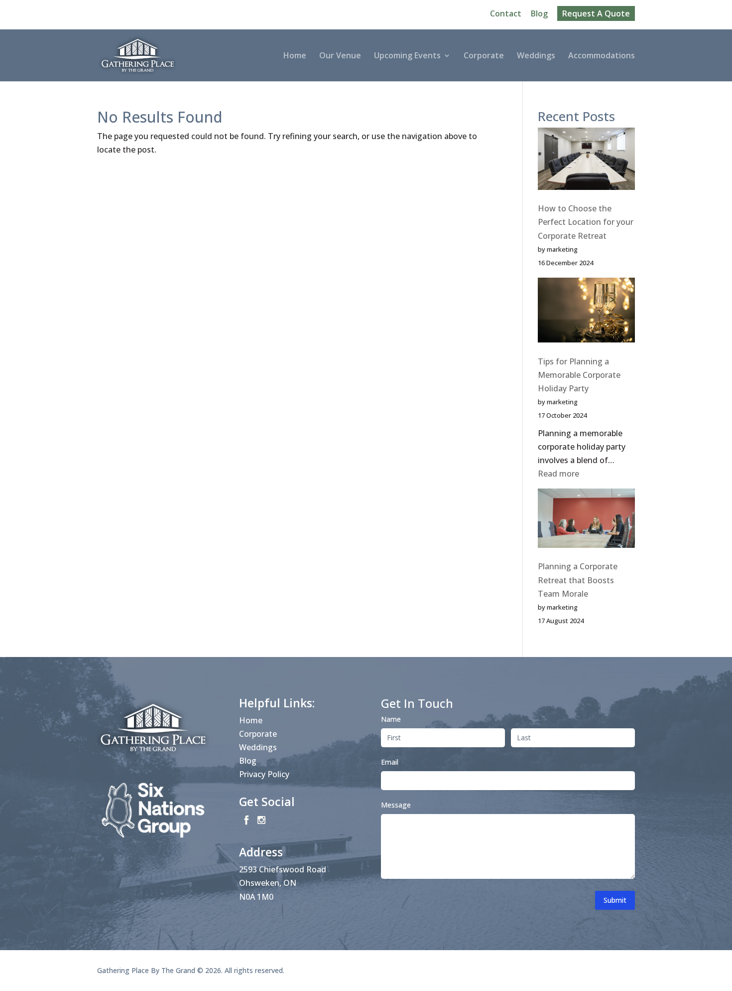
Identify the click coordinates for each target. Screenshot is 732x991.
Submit (615, 900)
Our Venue (340, 56)
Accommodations (601, 56)
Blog (539, 14)
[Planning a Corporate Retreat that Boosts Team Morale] (586, 520)
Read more (558, 473)
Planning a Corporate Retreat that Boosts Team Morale (577, 580)
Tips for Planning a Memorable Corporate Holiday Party (579, 375)
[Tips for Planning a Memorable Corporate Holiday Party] (586, 312)
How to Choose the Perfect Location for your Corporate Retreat (585, 222)
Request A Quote (596, 13)
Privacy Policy (264, 774)
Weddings (536, 56)
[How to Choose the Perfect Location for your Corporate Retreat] (586, 161)
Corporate (484, 56)
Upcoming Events (407, 56)
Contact (505, 14)
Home (294, 56)
